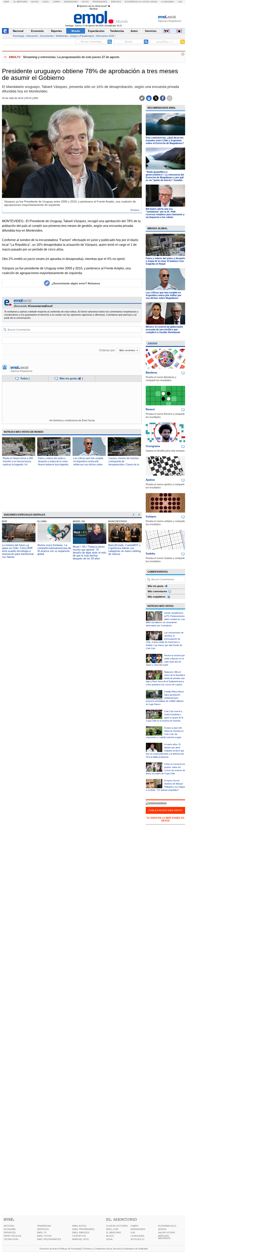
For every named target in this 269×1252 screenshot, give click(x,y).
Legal (45, 2)
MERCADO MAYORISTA (164, 1237)
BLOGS (110, 1236)
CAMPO (134, 1226)
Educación (32, 36)
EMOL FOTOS (44, 1236)
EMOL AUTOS (79, 1226)
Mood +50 (79, 521)
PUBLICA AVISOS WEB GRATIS (165, 810)
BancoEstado (117, 521)
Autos (85, 2)
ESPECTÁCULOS (12, 1236)
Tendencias (117, 31)
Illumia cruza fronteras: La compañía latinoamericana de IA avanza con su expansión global (54, 549)
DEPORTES (10, 1232)
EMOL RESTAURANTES (49, 1239)
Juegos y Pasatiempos (82, 36)
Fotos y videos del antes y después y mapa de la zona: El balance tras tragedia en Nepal (165, 261)
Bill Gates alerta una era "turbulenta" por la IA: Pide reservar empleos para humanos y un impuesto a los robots (165, 213)
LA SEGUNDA (137, 1236)
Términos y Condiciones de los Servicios (102, 1248)
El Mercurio (20, 2)
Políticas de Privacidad (70, 1248)
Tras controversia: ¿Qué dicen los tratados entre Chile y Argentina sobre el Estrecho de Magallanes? (165, 140)
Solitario (151, 516)
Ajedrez (150, 479)
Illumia (42, 521)
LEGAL (109, 1239)
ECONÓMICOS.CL (167, 1226)
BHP (4, 521)
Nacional (18, 31)
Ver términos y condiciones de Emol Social (72, 420)
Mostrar (94, 8)
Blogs (34, 2)
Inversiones (71, 2)
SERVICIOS (43, 1229)
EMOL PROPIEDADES (83, 1229)
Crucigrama (153, 446)
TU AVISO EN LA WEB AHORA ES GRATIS (165, 819)
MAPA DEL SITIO (80, 1239)
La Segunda (167, 2)
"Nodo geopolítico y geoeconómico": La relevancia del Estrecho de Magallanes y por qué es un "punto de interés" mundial (165, 176)
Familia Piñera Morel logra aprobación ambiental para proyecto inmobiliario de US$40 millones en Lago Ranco (165, 697)
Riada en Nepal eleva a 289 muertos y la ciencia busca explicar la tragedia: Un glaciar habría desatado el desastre (18, 464)
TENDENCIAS (44, 1226)
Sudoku (150, 553)
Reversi (150, 409)
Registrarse (175, 21)
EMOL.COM (112, 1229)
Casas (153, 2)
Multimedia (62, 36)
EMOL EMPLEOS (80, 1232)
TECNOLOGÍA (11, 1239)
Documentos (47, 36)
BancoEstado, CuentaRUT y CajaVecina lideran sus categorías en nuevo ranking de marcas (124, 549)
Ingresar (162, 21)
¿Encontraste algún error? (76, 283)
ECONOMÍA (10, 1229)
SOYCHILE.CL (138, 1239)
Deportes (56, 31)
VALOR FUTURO (166, 1232)
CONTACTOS (79, 1236)
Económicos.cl (133, 2)
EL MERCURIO (113, 1232)
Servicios (150, 31)
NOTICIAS (9, 1226)
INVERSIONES (138, 1229)
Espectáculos (96, 31)
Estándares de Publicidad (135, 1248)
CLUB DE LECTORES (117, 1226)
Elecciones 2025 (105, 36)
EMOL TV (41, 1232)
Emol (7, 2)
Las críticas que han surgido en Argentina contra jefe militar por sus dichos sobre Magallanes (163, 295)
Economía (37, 31)
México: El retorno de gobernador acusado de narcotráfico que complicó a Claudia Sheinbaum (164, 329)
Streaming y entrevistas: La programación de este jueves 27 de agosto (71, 57)
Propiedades (100, 2)
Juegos (152, 343)
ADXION (162, 1229)
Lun (180, 2)
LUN (133, 1232)
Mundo (75, 31)
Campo (56, 2)
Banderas (151, 372)
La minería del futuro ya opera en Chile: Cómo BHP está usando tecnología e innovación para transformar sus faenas (18, 551)
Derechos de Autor (49, 1248)
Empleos (116, 2)
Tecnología (18, 36)
